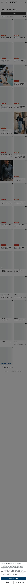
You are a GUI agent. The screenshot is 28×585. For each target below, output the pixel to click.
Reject (7, 582)
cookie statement (5, 574)
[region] (13, 573)
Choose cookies (20, 582)
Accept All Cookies (13, 578)
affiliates (9, 563)
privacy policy (14, 574)
